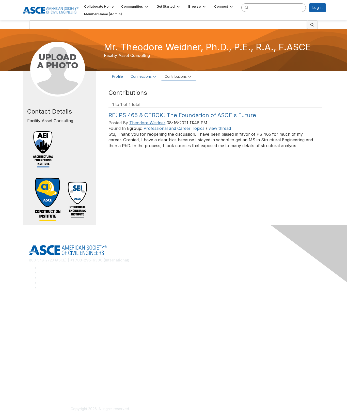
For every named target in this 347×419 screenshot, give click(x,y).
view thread (220, 128)
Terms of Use (40, 385)
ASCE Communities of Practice (54, 322)
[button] (135, 6)
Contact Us (38, 357)
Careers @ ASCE (43, 307)
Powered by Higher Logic (246, 409)
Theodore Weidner (147, 122)
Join (32, 342)
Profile (117, 76)
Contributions (176, 76)
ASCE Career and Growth (50, 315)
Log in (317, 7)
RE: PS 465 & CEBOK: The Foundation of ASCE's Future (182, 115)
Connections (141, 76)
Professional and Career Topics (174, 128)
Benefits (36, 350)
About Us (36, 377)
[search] (246, 7)
